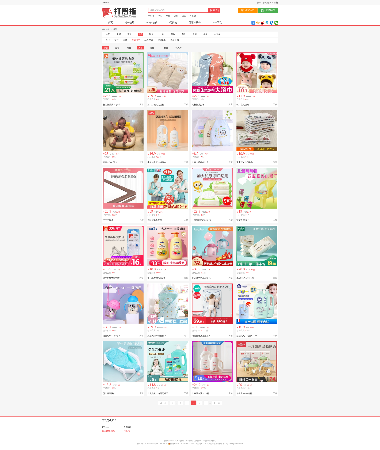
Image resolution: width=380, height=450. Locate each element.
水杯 (168, 16)
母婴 (140, 34)
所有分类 (105, 29)
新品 (166, 48)
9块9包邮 (129, 22)
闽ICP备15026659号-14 (146, 444)
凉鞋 (176, 16)
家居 (130, 34)
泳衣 (184, 16)
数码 (119, 34)
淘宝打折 (180, 441)
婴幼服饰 (174, 40)
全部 (108, 34)
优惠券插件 (195, 22)
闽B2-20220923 (161, 444)
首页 (110, 22)
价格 (152, 48)
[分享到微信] (276, 23)
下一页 (217, 403)
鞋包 (151, 34)
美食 (184, 34)
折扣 (140, 48)
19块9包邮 (151, 22)
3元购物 (173, 22)
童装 (116, 40)
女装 (195, 34)
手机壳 (151, 16)
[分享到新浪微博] (262, 23)
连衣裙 (193, 16)
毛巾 (160, 16)
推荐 (117, 48)
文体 (162, 34)
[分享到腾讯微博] (267, 23)
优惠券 (178, 48)
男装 (205, 34)
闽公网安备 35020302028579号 (182, 444)
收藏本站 (105, 2)
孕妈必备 (162, 40)
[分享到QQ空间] (258, 23)
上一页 (163, 403)
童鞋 (125, 40)
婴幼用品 (136, 40)
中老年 (217, 34)
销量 (129, 48)
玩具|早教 (148, 40)
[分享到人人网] (272, 23)
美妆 (173, 34)
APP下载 (217, 22)
